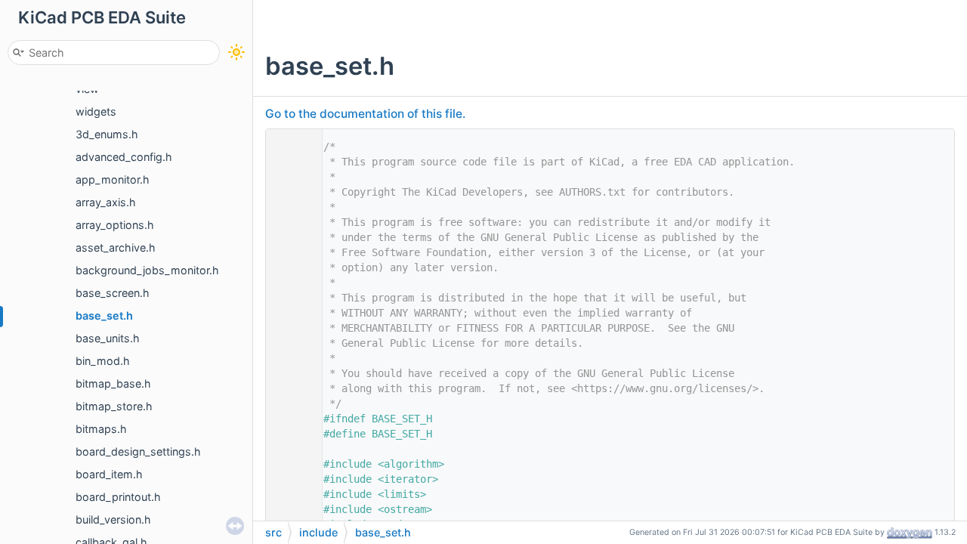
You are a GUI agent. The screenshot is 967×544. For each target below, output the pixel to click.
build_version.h (113, 519)
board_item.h (109, 474)
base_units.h (108, 338)
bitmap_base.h (113, 383)
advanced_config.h (124, 156)
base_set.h (104, 315)
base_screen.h (113, 292)
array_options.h (115, 224)
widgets (96, 111)
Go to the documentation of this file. (365, 114)
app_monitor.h (113, 179)
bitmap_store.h (114, 406)
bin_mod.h (103, 360)
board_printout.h (118, 496)
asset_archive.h (116, 247)
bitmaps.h (101, 428)
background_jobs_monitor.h (147, 270)
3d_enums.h (107, 134)
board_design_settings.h (138, 451)
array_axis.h (106, 202)
